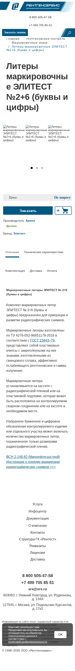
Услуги (37, 504)
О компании (37, 525)
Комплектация (15, 270)
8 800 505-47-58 (40, 17)
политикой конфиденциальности (27, 641)
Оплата (52, 270)
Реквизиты (37, 546)
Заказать (28, 210)
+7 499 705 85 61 (40, 25)
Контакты (37, 532)
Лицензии (37, 552)
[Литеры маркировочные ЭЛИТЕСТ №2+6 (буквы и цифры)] (14, 133)
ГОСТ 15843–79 (42, 340)
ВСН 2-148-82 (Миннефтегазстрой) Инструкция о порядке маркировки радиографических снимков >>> (33, 462)
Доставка (36, 270)
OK (60, 634)
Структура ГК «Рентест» (37, 539)
